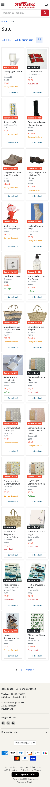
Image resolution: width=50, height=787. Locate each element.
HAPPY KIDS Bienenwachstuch (36, 482)
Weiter (29, 669)
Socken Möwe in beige (35, 227)
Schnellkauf (13, 92)
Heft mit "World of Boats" (36, 586)
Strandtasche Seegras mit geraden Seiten (11, 534)
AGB (6, 770)
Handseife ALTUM (12, 276)
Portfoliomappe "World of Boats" (12, 586)
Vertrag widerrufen (25, 774)
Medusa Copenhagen (12, 228)
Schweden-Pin (10, 122)
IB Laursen (8, 279)
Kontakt (14, 770)
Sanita (30, 127)
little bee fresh (9, 382)
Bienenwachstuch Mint (36, 378)
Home (4, 21)
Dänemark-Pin (35, 71)
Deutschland (23, 742)
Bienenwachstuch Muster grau (12, 429)
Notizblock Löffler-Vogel (37, 533)
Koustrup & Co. (33, 640)
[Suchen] (45, 13)
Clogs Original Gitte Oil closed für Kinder (37, 175)
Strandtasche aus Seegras (36, 328)
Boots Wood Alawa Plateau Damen (37, 123)
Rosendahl (8, 77)
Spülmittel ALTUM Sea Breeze (36, 277)
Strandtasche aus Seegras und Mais (12, 328)
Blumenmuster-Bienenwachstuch (12, 482)
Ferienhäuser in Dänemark (31, 770)
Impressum (24, 767)
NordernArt (8, 640)
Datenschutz (37, 767)
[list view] (45, 40)
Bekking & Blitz (33, 537)
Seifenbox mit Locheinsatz (10, 378)
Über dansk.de (11, 767)
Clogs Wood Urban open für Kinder (13, 174)
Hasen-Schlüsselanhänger (12, 636)
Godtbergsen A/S (34, 74)
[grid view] (39, 40)
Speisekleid (32, 382)
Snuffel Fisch (10, 225)
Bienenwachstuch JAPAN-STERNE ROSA (36, 430)
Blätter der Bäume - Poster (36, 636)
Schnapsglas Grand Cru (13, 73)
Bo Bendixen (33, 231)
